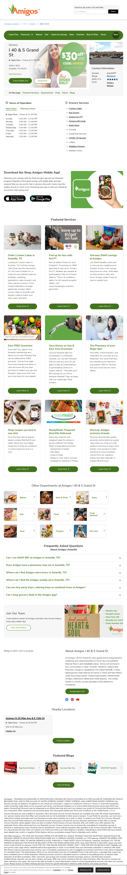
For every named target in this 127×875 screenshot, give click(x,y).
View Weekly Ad (20, 80)
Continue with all (103, 870)
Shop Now (42, 80)
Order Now (26, 306)
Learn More (67, 306)
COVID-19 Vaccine (77, 138)
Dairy (99, 498)
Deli (27, 514)
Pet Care (97, 531)
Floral (61, 514)
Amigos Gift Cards (77, 121)
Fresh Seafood (97, 514)
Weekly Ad (10, 731)
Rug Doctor (74, 112)
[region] (63, 870)
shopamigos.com (79, 691)
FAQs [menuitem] (57, 92)
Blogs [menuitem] (72, 92)
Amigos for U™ (76, 117)
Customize (57, 870)
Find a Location (65, 740)
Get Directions (15, 74)
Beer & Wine (63, 498)
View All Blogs (65, 784)
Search (113, 11)
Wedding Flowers (77, 146)
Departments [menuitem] (47, 92)
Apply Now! (74, 125)
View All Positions (21, 627)
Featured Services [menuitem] (30, 92)
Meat (27, 531)
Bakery (27, 498)
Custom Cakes (75, 108)
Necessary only (85, 870)
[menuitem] (13, 35)
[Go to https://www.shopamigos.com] (24, 10)
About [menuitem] (65, 92)
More (116, 34)
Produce (63, 531)
